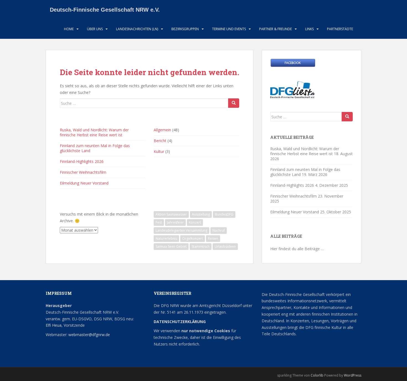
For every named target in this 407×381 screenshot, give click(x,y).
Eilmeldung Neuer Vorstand (84, 183)
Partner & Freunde (275, 29)
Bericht (160, 140)
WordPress (352, 375)
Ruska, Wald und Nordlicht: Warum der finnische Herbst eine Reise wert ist (94, 132)
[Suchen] (233, 103)
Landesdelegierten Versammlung (181, 230)
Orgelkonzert (192, 238)
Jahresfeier (175, 222)
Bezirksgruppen (185, 29)
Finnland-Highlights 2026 (82, 161)
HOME (69, 29)
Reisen (213, 238)
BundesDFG (224, 214)
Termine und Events (229, 29)
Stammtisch (201, 246)
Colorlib (317, 375)
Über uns (95, 29)
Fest (159, 222)
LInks (309, 29)
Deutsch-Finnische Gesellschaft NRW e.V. (105, 10)
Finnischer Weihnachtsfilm (83, 172)
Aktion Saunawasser (171, 214)
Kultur (159, 151)
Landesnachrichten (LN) (137, 29)
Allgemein (162, 129)
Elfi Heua (53, 325)
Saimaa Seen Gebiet (171, 246)
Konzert (195, 222)
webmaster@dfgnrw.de (89, 334)
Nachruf (218, 230)
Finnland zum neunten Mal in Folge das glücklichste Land (95, 148)
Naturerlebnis (166, 238)
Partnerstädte (340, 29)
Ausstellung (201, 214)
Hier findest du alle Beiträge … (297, 248)
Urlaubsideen (225, 246)
